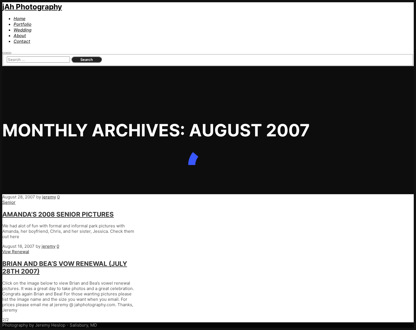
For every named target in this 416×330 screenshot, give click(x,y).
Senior (9, 202)
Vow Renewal (15, 251)
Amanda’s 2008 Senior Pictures (58, 214)
